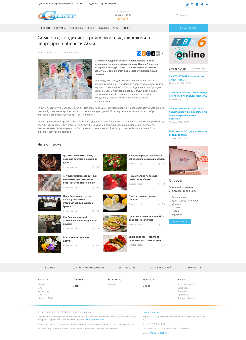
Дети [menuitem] (116, 28)
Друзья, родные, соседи (185, 200)
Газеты (175, 207)
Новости (43, 279)
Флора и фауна (186, 298)
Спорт (146, 285)
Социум (182, 291)
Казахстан (43, 291)
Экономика (114, 279)
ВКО (40, 287)
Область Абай (45, 298)
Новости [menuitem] (45, 28)
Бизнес (112, 284)
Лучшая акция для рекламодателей (55, 3)
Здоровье (183, 287)
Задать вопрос (188, 28)
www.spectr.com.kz (95, 319)
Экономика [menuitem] (76, 28)
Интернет (177, 204)
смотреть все (198, 68)
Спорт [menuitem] (126, 28)
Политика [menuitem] (59, 28)
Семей (41, 284)
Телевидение (178, 197)
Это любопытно (186, 284)
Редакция (93, 3)
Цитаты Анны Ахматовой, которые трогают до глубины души (80, 159)
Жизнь (182, 279)
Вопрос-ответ (128, 267)
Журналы (176, 214)
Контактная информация (88, 267)
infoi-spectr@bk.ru (158, 333)
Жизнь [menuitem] (90, 28)
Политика (78, 279)
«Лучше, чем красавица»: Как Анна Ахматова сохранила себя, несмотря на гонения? (80, 179)
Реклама (80, 3)
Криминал (183, 294)
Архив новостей (108, 3)
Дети (76, 285)
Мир (40, 294)
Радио (175, 210)
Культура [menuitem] (104, 28)
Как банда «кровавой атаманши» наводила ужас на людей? (80, 220)
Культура (148, 279)
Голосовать (180, 221)
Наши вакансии (151, 312)
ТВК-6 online (194, 267)
